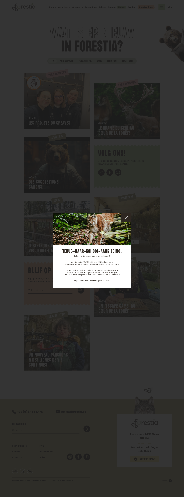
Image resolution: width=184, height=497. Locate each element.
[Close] (126, 217)
